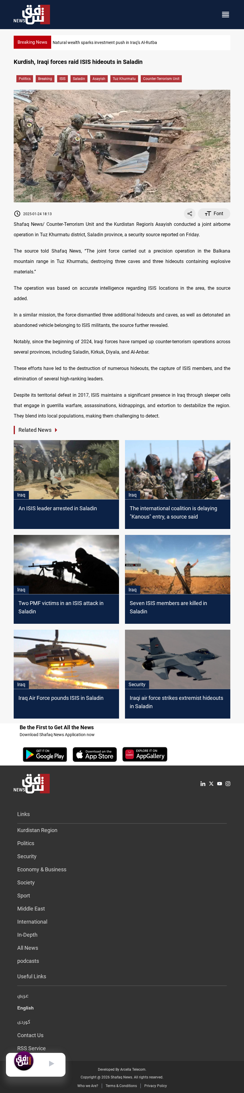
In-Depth (27, 935)
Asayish (99, 79)
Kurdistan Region (37, 830)
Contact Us (30, 1035)
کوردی (23, 1022)
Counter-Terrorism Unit (161, 79)
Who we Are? (87, 1086)
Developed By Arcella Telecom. (122, 1069)
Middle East (31, 908)
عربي (23, 996)
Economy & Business (41, 869)
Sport (23, 895)
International (32, 922)
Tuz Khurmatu (124, 79)
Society (26, 882)
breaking (45, 79)
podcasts (28, 961)
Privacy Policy (155, 1086)
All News (27, 948)
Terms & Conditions (121, 1086)
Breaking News (32, 42)
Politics (25, 79)
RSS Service (31, 1048)
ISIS (62, 79)
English (25, 1009)
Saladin (79, 79)
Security (27, 856)
